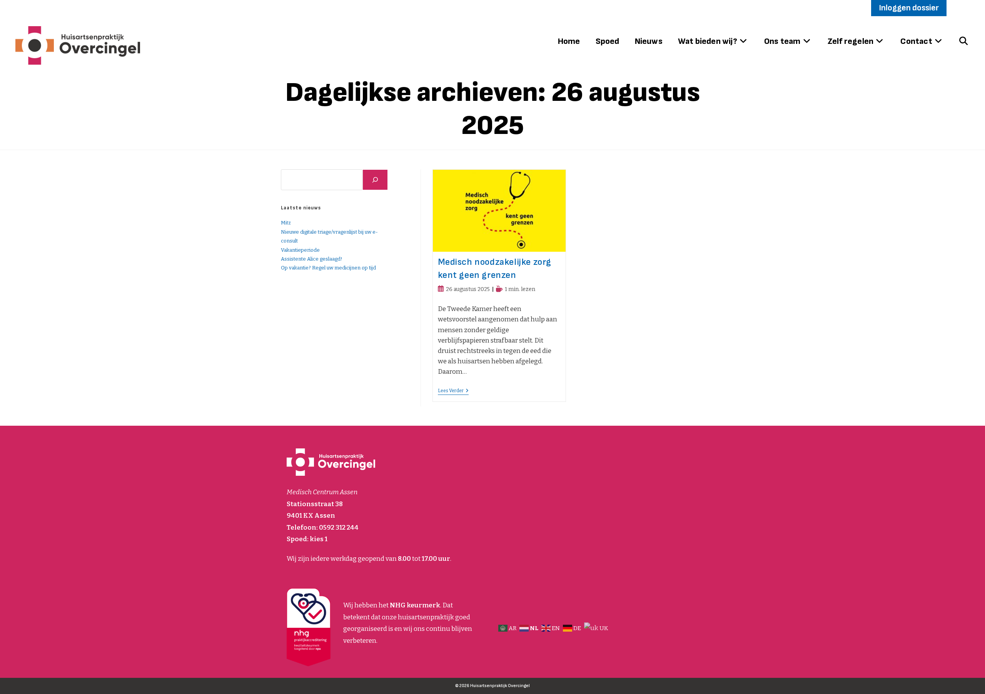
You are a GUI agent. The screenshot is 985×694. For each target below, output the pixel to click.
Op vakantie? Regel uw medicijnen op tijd (328, 268)
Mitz (286, 223)
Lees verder (453, 391)
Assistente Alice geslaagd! (311, 259)
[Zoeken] (375, 179)
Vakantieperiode (300, 250)
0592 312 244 (339, 527)
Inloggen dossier (909, 8)
